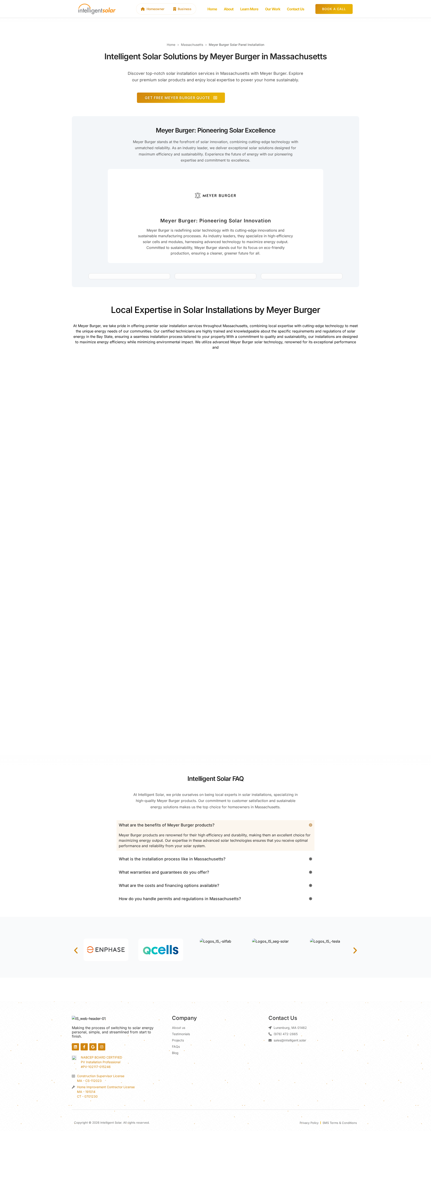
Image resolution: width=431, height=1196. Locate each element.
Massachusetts (192, 45)
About (228, 9)
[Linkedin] (75, 1046)
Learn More (249, 9)
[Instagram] (101, 1046)
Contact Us (295, 9)
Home (212, 9)
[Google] (93, 1046)
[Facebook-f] (84, 1046)
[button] (76, 950)
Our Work (272, 9)
